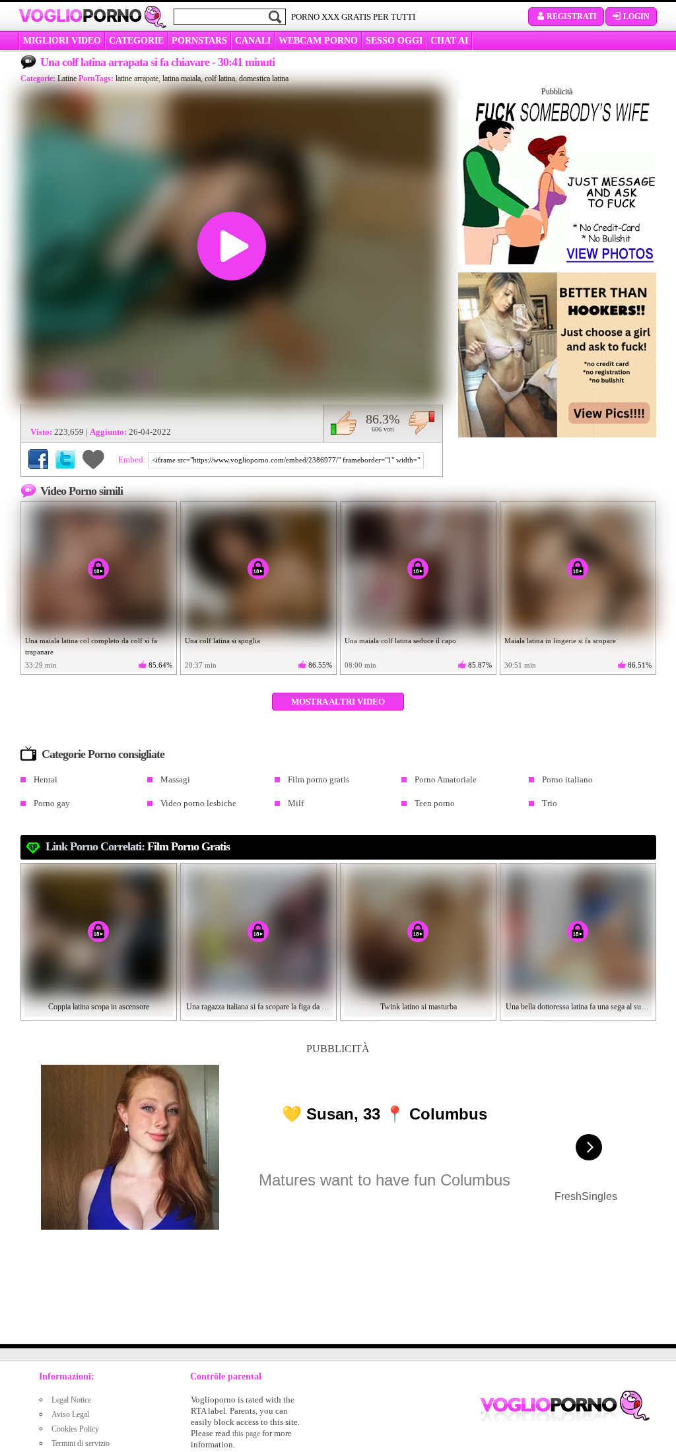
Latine (67, 78)
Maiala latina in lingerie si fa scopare (560, 641)
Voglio (80, 15)
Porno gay (52, 803)
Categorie (136, 41)
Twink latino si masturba (418, 1006)
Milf (296, 803)
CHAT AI (449, 41)
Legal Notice (71, 1400)
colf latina (220, 78)
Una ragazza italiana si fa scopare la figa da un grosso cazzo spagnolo (258, 1006)
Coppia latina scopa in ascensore (98, 1006)
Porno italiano (567, 779)
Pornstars (199, 41)
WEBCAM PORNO (318, 41)
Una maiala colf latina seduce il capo (400, 641)
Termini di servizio (80, 1443)
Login (636, 16)
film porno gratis (188, 846)
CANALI (253, 41)
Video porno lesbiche (198, 803)
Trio (549, 803)
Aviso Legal (70, 1414)
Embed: (133, 459)
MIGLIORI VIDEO (62, 41)
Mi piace (343, 423)
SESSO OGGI (394, 41)
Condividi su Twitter (65, 459)
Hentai (45, 779)
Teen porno (435, 803)
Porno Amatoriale (446, 779)
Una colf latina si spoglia (222, 641)
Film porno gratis (318, 779)
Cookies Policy (75, 1429)
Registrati (572, 16)
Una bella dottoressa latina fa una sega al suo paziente (578, 1006)
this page (246, 1433)
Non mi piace (421, 423)
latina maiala (181, 78)
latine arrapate (137, 78)
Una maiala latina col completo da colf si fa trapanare (91, 646)
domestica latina (263, 78)
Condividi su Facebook (38, 459)
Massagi (175, 779)
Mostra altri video (338, 702)
